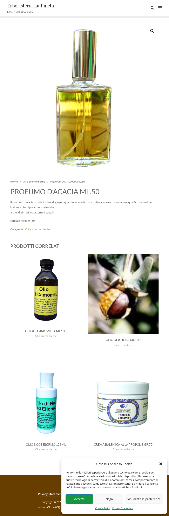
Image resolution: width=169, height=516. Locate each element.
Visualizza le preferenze (144, 499)
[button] (161, 464)
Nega (109, 499)
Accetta (79, 499)
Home (14, 181)
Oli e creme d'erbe (34, 181)
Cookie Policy (102, 508)
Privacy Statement (122, 508)
